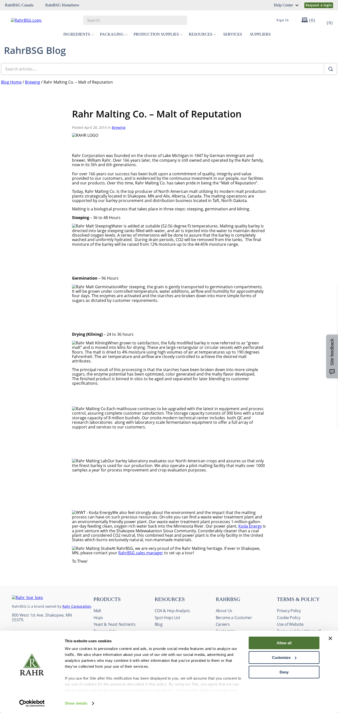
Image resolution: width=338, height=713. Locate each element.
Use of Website (290, 624)
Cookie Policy (288, 617)
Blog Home (11, 82)
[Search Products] (181, 20)
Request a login (319, 5)
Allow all (284, 643)
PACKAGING (112, 34)
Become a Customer (234, 617)
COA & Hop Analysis (172, 610)
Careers (223, 624)
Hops (98, 617)
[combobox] (135, 20)
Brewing (32, 82)
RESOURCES (200, 34)
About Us (224, 610)
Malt (97, 610)
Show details (76, 703)
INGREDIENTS (76, 34)
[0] (327, 20)
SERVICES (232, 34)
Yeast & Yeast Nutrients (115, 624)
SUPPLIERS (260, 34)
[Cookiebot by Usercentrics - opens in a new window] (32, 703)
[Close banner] (330, 638)
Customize (281, 657)
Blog (159, 624)
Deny (284, 672)
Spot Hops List (167, 617)
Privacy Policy (289, 610)
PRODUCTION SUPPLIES (156, 34)
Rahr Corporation (76, 606)
